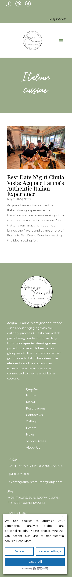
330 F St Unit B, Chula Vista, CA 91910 (36, 466)
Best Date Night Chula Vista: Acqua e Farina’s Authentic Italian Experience (35, 185)
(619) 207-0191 (19, 474)
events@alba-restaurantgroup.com (36, 482)
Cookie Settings (50, 551)
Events (31, 428)
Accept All (35, 561)
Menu (30, 402)
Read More (24, 541)
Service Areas (36, 441)
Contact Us (34, 415)
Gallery (31, 421)
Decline (19, 551)
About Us (33, 447)
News (27, 199)
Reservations (36, 408)
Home (31, 395)
